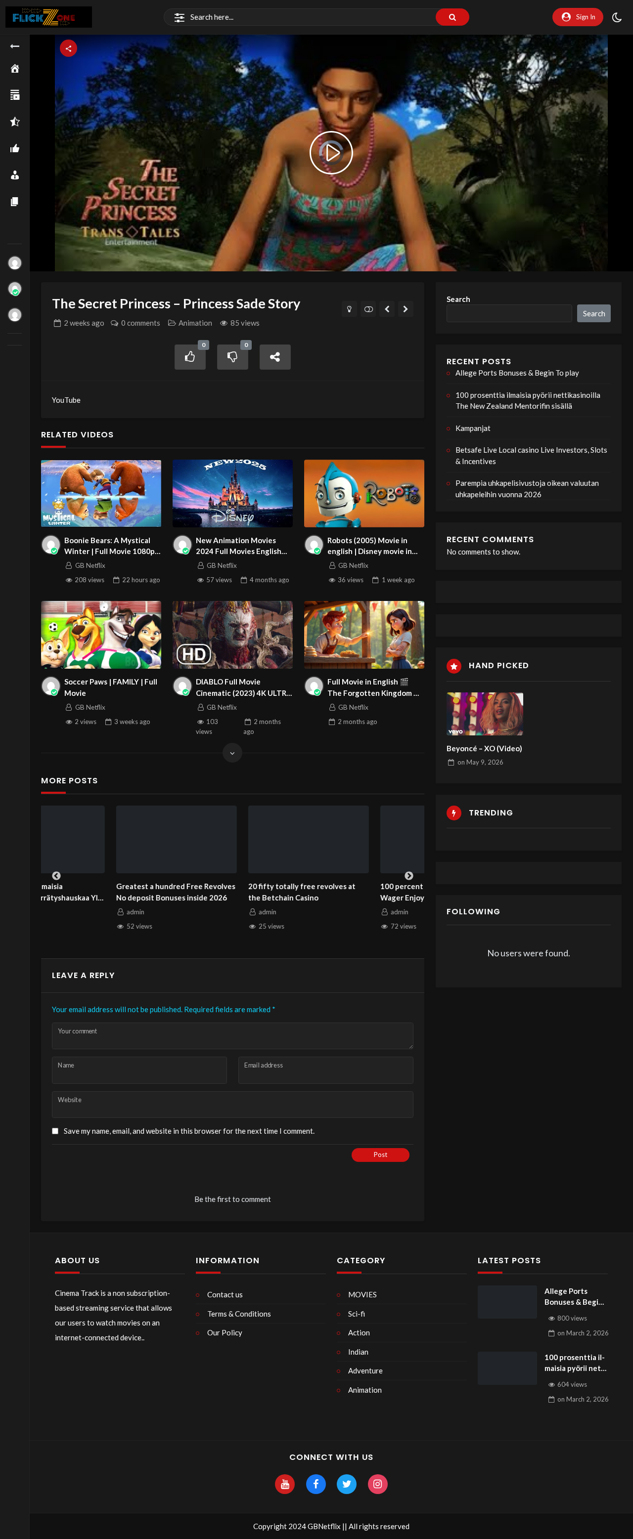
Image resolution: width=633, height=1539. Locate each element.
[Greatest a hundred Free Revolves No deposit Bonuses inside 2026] (101, 840)
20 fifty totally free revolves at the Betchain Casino (226, 892)
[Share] (275, 357)
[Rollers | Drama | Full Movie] (387, 309)
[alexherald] (14, 314)
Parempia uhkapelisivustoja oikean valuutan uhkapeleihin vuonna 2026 (527, 488)
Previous (56, 876)
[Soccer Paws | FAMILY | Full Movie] (101, 635)
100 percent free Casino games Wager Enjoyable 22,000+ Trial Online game (359, 892)
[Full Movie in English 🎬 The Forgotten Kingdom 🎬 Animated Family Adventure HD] (364, 635)
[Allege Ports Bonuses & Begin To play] (507, 1302)
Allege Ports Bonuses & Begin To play (517, 372)
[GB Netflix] (14, 288)
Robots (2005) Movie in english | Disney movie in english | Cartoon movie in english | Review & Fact (372, 546)
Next (409, 876)
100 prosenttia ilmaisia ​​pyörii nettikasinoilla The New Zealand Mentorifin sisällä (527, 400)
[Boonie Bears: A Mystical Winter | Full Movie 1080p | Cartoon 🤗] (101, 493)
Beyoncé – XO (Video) (484, 748)
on (480, 762)
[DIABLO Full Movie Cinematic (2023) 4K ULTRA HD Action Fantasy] (233, 635)
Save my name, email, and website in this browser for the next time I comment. (189, 1130)
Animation (195, 322)
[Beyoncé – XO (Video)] (485, 713)
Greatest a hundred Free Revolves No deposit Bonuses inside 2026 (100, 892)
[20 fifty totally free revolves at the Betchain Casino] (233, 840)
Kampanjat (473, 428)
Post (380, 1154)
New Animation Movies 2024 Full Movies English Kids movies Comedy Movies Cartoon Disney (244, 546)
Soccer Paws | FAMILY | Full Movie (110, 687)
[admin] (14, 263)
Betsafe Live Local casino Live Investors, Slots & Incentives (531, 455)
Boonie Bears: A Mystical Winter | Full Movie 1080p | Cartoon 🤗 (111, 546)
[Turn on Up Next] (368, 309)
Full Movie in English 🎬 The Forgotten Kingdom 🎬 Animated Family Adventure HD (375, 687)
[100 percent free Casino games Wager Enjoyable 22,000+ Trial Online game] (365, 840)
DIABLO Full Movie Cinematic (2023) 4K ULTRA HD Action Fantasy (244, 687)
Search (458, 299)
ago (84, 322)
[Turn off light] (349, 309)
